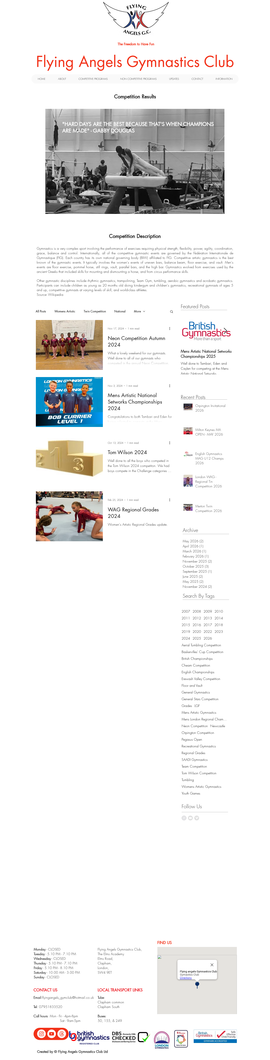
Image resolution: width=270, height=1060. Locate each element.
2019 (186, 631)
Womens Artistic (64, 311)
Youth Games (191, 793)
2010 (219, 611)
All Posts (41, 311)
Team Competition (194, 766)
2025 (197, 638)
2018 (219, 625)
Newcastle (217, 726)
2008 (197, 611)
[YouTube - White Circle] (51, 1033)
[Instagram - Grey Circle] (184, 818)
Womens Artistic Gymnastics (201, 786)
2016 (197, 625)
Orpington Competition (198, 733)
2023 (219, 631)
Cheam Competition (196, 665)
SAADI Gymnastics (195, 759)
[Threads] (61, 1033)
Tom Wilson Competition (199, 773)
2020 (197, 631)
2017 (208, 625)
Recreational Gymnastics (199, 746)
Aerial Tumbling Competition (201, 645)
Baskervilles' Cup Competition (202, 652)
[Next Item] (225, 331)
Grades (187, 706)
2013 (208, 618)
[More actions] (171, 328)
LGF (197, 706)
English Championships (198, 672)
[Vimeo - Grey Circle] (196, 818)
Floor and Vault (192, 685)
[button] (172, 312)
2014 (219, 618)
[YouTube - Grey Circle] (190, 818)
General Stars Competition (200, 699)
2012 (197, 618)
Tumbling (188, 780)
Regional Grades (193, 753)
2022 (208, 631)
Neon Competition (195, 726)
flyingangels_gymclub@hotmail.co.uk (68, 997)
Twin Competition (95, 311)
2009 (208, 611)
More (137, 311)
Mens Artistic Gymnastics (199, 712)
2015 (186, 625)
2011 (186, 618)
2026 (208, 638)
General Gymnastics (196, 692)
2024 (186, 638)
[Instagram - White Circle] (41, 1033)
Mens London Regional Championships (205, 719)
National (120, 311)
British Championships (197, 658)
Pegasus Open (192, 739)
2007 (186, 611)
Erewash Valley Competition (201, 679)
